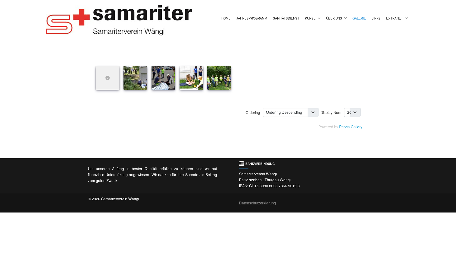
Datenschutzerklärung (257, 203)
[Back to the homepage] (129, 20)
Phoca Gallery (350, 126)
